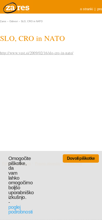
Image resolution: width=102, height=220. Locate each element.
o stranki (86, 9)
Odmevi (13, 21)
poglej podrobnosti (20, 209)
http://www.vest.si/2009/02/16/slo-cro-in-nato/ (36, 52)
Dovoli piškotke (81, 158)
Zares (16, 7)
